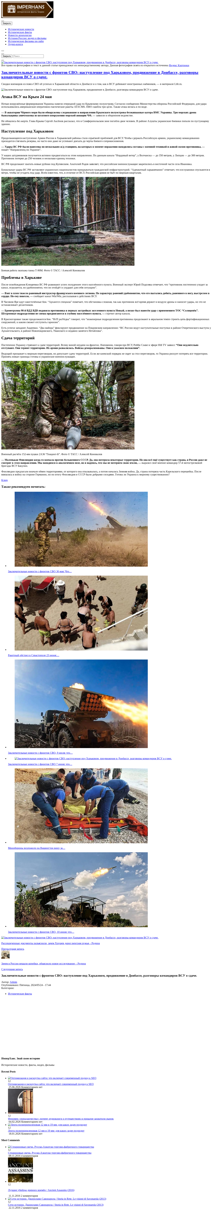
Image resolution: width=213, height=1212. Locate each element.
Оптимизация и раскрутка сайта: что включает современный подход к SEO (51, 1084)
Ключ (4, 480)
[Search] (2, 60)
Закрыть (7, 23)
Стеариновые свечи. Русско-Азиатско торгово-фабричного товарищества (49, 1152)
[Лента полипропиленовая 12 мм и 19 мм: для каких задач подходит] (110, 1124)
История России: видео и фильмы (27, 38)
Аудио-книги (15, 44)
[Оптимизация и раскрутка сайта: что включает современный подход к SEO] (110, 1078)
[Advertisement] (101, 1027)
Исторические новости (21, 29)
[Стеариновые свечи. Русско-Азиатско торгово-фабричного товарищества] (51, 1146)
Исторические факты (20, 32)
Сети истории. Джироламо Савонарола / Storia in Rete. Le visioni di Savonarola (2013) (56, 1204)
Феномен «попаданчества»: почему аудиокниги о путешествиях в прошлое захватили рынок (61, 1118)
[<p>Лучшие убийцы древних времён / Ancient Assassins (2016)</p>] (20, 1181)
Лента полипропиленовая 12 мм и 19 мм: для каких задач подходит (46, 1130)
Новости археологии (20, 35)
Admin (13, 982)
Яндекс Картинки (179, 65)
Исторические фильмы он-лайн (26, 41)
